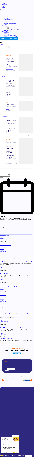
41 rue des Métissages (8, 455)
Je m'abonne (6, 370)
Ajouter (1, 250)
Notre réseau (3, 76)
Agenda (1, 43)
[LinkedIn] (0, 42)
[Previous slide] (3, 380)
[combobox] (4, 47)
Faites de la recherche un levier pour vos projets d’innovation (14, 327)
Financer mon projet (4, 116)
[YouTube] (1, 42)
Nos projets (3, 100)
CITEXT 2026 (3, 295)
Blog (0, 45)
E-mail (5, 368)
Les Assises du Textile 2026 (6, 338)
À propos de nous (4, 137)
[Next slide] (31, 380)
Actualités (1, 44)
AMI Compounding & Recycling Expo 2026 (10, 286)
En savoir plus (2, 238)
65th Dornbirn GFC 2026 (5, 245)
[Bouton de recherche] (9, 47)
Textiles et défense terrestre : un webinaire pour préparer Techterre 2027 (16, 261)
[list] (17, 380)
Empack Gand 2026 (4, 273)
